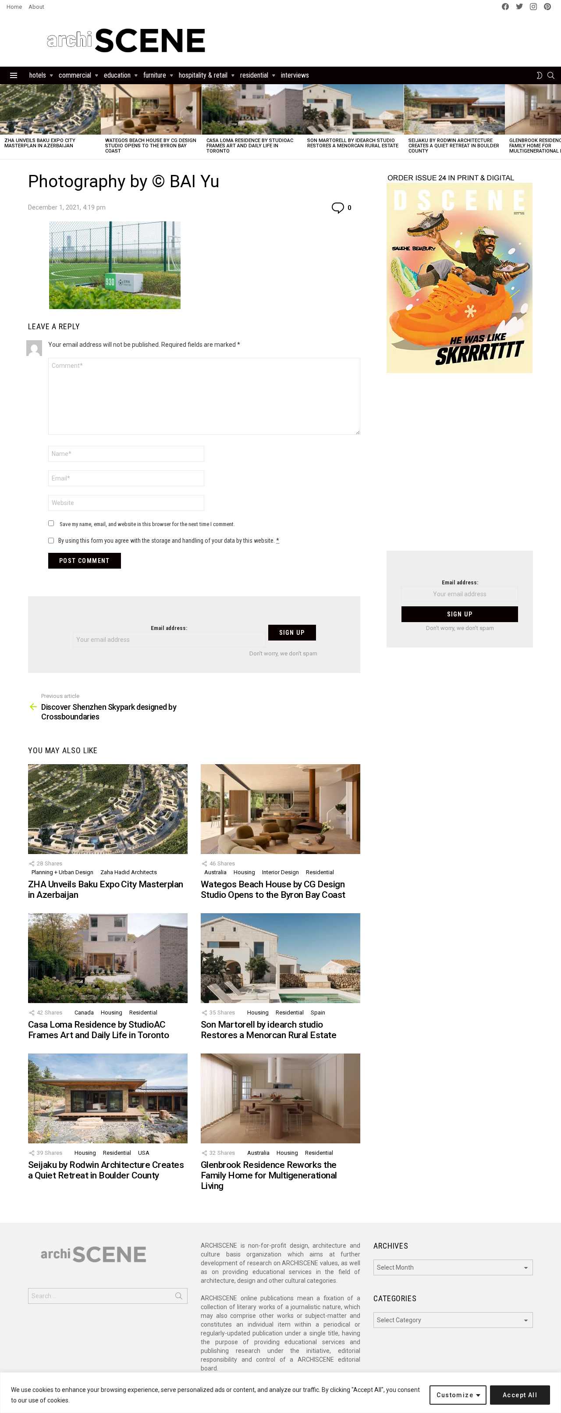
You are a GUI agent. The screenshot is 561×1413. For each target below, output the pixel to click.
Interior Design (280, 872)
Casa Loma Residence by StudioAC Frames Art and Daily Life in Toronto (249, 146)
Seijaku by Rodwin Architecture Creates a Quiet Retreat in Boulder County (453, 146)
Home (14, 7)
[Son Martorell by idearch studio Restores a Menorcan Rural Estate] (353, 109)
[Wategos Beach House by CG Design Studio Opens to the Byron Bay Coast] (151, 109)
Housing (244, 872)
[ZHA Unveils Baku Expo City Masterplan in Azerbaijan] (50, 109)
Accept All (520, 1395)
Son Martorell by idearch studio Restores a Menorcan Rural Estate (352, 143)
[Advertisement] (460, 467)
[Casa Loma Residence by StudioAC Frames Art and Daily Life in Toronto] (252, 109)
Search (179, 1297)
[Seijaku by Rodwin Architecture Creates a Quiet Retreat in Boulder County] (454, 109)
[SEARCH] (550, 75)
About (36, 7)
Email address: (169, 628)
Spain (318, 1012)
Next (556, 121)
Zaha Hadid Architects (128, 872)
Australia (215, 872)
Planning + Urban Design (62, 872)
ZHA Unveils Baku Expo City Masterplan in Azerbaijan (39, 143)
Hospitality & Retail (203, 75)
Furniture (154, 75)
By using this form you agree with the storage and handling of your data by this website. (168, 540)
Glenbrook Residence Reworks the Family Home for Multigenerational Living (269, 1175)
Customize (455, 1395)
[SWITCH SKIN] (539, 75)
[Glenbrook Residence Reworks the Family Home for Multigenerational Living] (280, 1098)
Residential (254, 75)
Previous (4, 121)
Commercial (75, 75)
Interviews (295, 75)
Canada (84, 1012)
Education (117, 75)
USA (143, 1153)
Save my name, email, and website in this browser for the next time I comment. (147, 524)
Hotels (37, 75)
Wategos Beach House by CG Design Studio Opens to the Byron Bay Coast (150, 146)
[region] (280, 1392)
